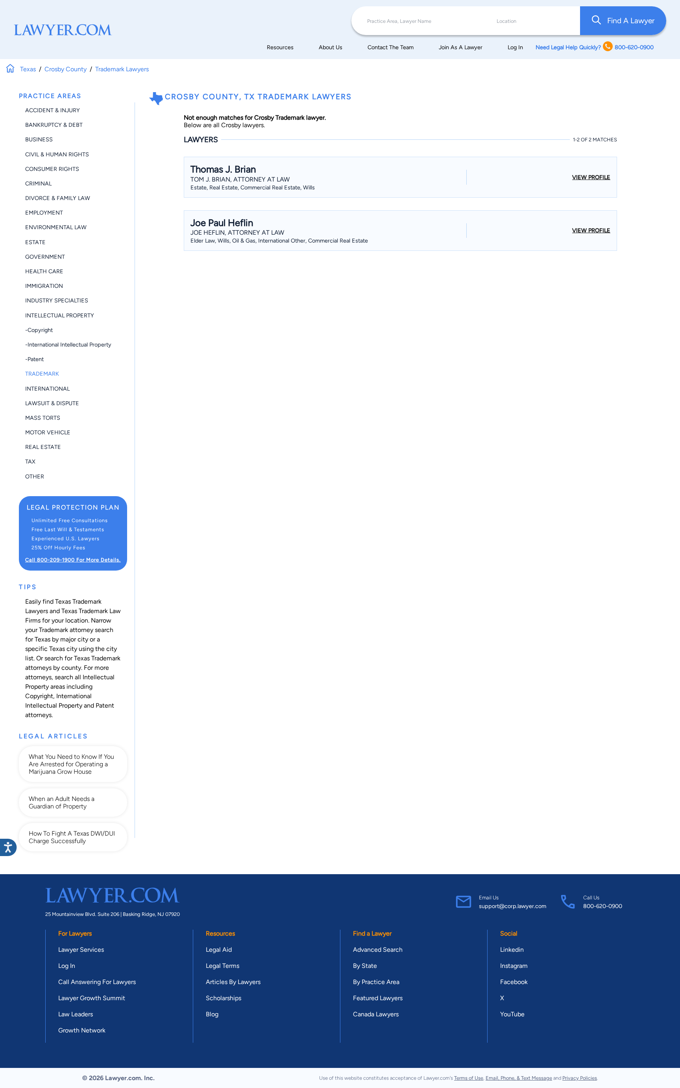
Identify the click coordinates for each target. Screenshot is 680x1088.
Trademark (42, 373)
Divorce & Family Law (57, 198)
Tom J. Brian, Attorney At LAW (240, 179)
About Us (330, 47)
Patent (105, 705)
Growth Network (81, 1030)
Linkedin (512, 949)
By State (365, 965)
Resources (280, 47)
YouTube (512, 1014)
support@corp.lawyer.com (512, 906)
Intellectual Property (59, 315)
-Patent (34, 359)
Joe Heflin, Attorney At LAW (237, 232)
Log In (515, 47)
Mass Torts (42, 417)
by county (67, 667)
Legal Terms (222, 965)
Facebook (514, 982)
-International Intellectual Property (68, 344)
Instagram (514, 965)
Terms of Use (468, 1078)
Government (45, 256)
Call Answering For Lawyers (97, 982)
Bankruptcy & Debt (54, 124)
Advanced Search (378, 949)
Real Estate (43, 446)
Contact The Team (391, 47)
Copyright (39, 696)
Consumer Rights (52, 168)
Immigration (44, 285)
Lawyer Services (81, 949)
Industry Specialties (56, 300)
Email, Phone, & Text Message (519, 1078)
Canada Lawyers (376, 1014)
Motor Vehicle (47, 432)
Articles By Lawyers (233, 982)
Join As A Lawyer (460, 47)
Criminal (38, 183)
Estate (35, 242)
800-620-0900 (602, 906)
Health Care (44, 271)
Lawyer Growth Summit (91, 998)
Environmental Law (56, 227)
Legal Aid (219, 949)
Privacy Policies (579, 1078)
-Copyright (39, 330)
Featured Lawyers (378, 998)
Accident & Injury (52, 110)
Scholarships (223, 998)
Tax (30, 461)
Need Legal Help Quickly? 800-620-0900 (595, 47)
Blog (212, 1014)
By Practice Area (376, 982)
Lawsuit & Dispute (52, 403)
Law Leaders (75, 1014)
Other (34, 476)
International (47, 388)
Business (39, 139)
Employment (44, 212)
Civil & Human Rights (57, 154)
